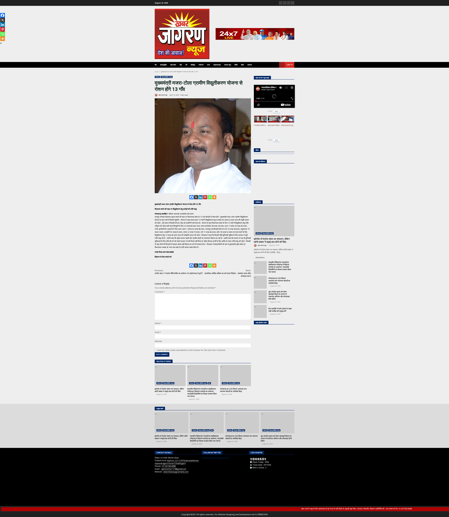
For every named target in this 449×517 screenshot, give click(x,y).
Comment (160, 291)
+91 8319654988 (168, 466)
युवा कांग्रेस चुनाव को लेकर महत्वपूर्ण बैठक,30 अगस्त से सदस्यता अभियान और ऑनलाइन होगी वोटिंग (260, 296)
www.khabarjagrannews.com (175, 471)
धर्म (186, 65)
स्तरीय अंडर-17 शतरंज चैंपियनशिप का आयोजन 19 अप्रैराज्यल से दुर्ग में (178, 272)
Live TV (290, 65)
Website (158, 341)
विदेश (236, 65)
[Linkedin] (201, 197)
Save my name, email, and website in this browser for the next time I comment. (191, 350)
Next (276, 111)
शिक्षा (242, 65)
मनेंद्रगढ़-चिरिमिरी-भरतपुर (166, 77)
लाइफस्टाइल (217, 65)
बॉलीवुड (193, 65)
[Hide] (1, 43)
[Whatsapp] (210, 197)
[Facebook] (191, 197)
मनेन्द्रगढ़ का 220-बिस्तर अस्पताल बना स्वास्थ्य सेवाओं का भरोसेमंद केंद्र (235, 375)
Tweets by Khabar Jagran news (215, 457)
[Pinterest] (205, 197)
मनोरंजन (201, 65)
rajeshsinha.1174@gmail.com (173, 469)
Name (158, 323)
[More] (214, 197)
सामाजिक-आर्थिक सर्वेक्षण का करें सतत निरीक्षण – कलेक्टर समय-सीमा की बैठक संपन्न (228, 273)
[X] (196, 197)
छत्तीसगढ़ (157, 77)
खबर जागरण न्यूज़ (162, 95)
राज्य (208, 65)
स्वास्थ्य (249, 65)
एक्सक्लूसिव (163, 65)
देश (156, 65)
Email (158, 332)
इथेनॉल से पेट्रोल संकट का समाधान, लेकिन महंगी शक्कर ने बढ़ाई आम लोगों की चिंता (170, 375)
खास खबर (173, 65)
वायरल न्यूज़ (227, 65)
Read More (260, 257)
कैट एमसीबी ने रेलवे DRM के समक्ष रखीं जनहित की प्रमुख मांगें (260, 311)
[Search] (276, 65)
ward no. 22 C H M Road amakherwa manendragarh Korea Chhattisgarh (177, 462)
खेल (181, 65)
